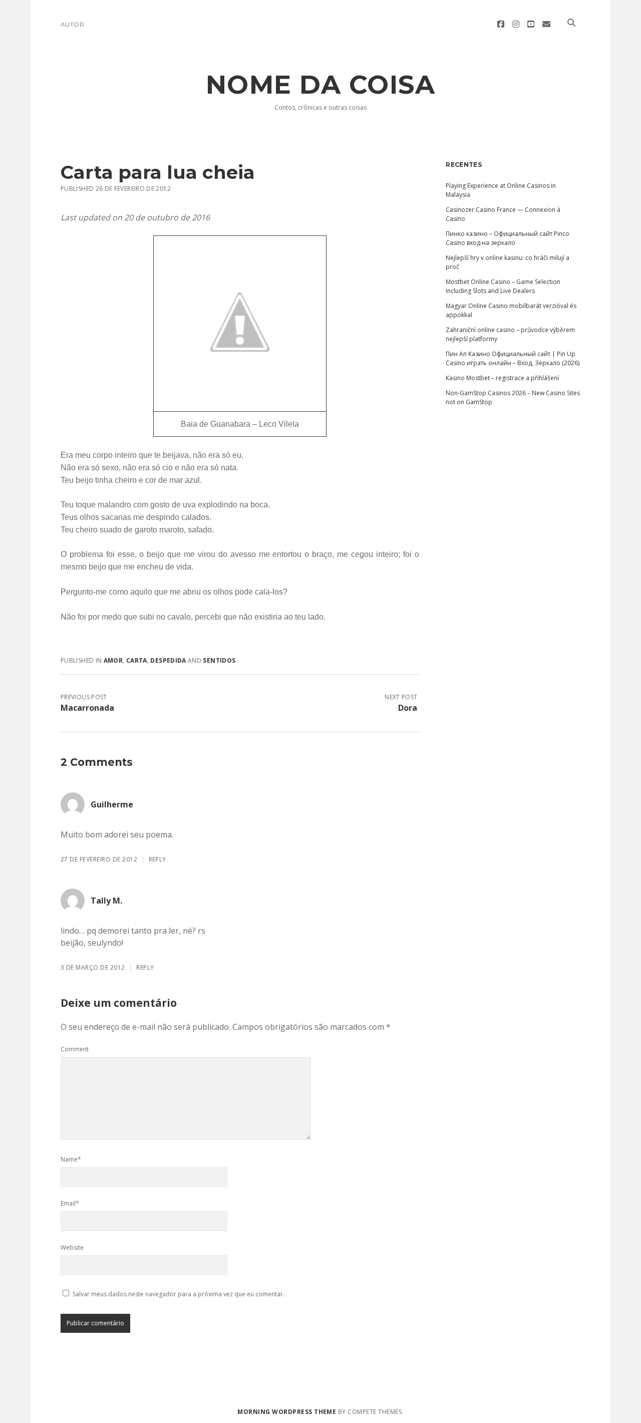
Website (72, 1247)
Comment (75, 1049)
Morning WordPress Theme (286, 1411)
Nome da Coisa (321, 84)
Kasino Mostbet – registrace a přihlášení (502, 378)
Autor (72, 24)
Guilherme (112, 804)
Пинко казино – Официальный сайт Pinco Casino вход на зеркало (507, 238)
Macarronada (87, 707)
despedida (168, 660)
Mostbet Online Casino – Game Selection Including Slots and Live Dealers (503, 286)
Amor (113, 660)
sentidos (219, 660)
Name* (71, 1159)
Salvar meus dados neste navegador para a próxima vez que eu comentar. (178, 1294)
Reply (157, 859)
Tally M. (106, 900)
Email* (70, 1203)
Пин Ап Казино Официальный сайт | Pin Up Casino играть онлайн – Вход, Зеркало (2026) (512, 358)
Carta (136, 660)
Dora (407, 707)
